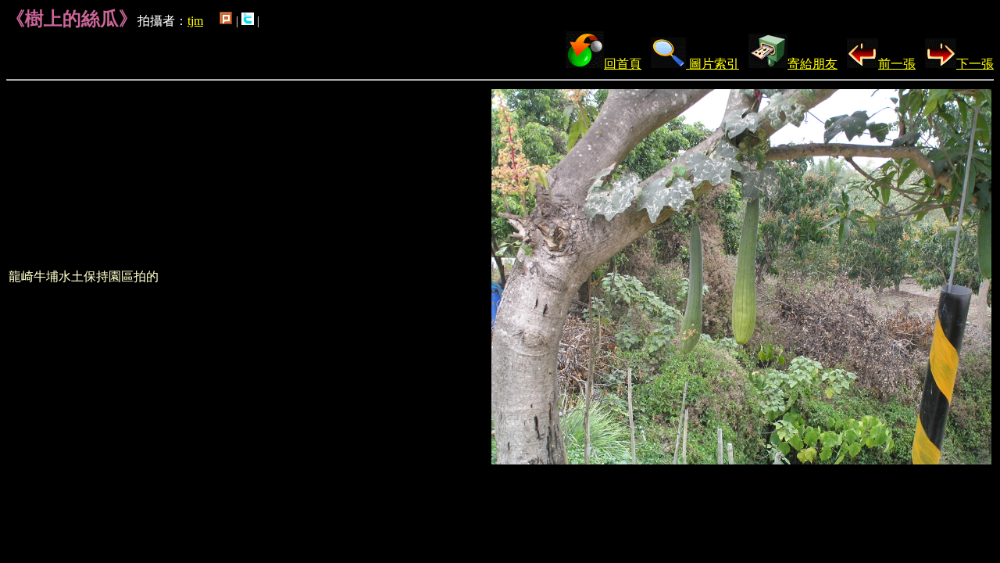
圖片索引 (712, 63)
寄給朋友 (813, 63)
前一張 (897, 63)
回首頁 (622, 63)
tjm (195, 20)
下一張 (975, 63)
